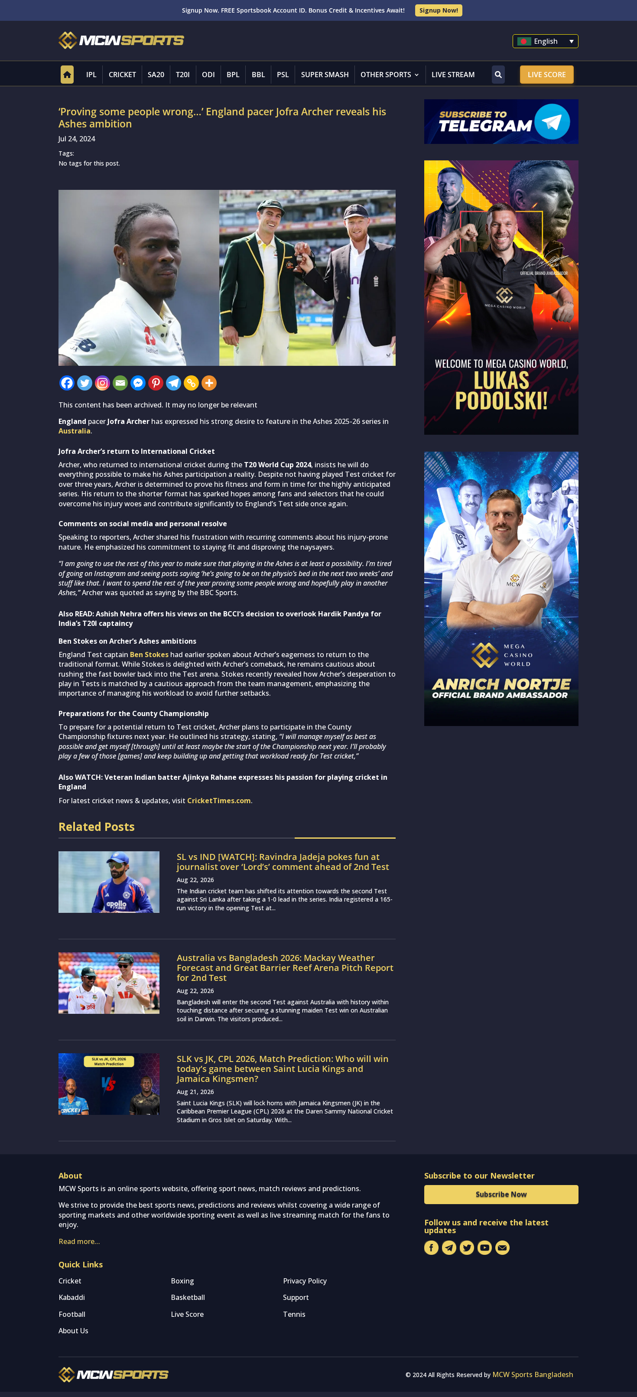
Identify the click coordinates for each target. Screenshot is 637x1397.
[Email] (120, 383)
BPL (233, 74)
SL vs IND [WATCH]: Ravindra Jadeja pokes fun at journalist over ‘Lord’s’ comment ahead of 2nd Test (283, 862)
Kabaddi (71, 1297)
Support (296, 1297)
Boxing (182, 1281)
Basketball (188, 1297)
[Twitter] (84, 383)
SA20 (156, 74)
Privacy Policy (305, 1281)
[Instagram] (102, 383)
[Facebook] (67, 383)
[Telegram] (173, 383)
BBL (258, 74)
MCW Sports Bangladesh (532, 1374)
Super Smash (325, 74)
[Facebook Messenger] (138, 383)
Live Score (547, 74)
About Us (73, 1330)
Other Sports (386, 74)
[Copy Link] (191, 383)
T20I (183, 74)
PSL (283, 74)
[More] (209, 383)
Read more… (79, 1241)
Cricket (122, 74)
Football (71, 1314)
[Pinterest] (155, 383)
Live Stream (453, 74)
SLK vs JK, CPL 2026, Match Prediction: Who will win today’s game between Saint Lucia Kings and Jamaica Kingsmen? (283, 1068)
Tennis (294, 1314)
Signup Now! (438, 10)
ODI (208, 74)
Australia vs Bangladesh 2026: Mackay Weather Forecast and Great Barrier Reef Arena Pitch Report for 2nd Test (285, 967)
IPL (91, 74)
